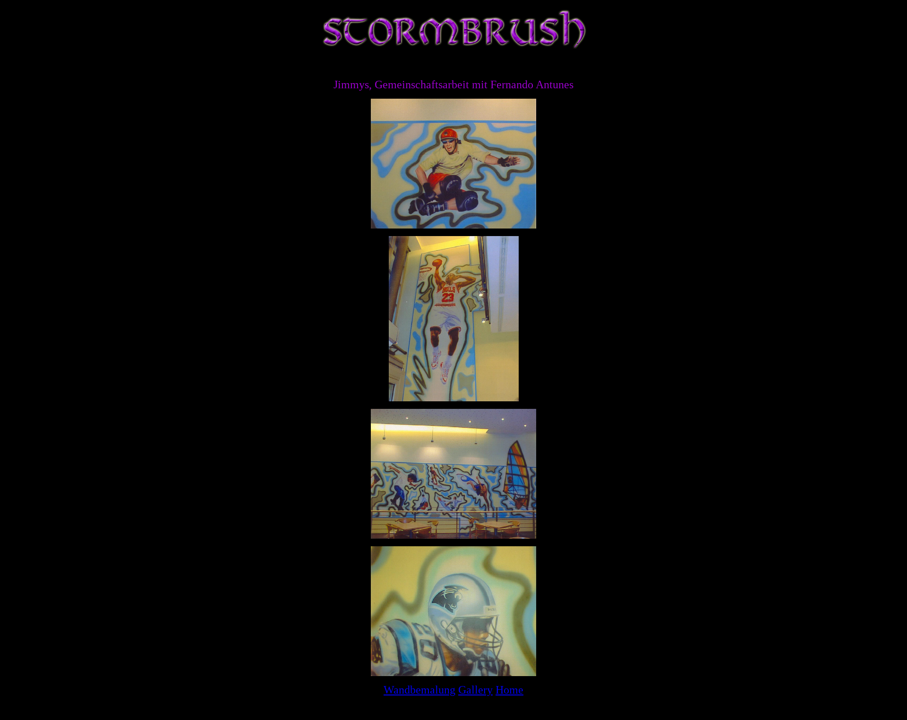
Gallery (475, 690)
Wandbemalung (419, 690)
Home (509, 690)
